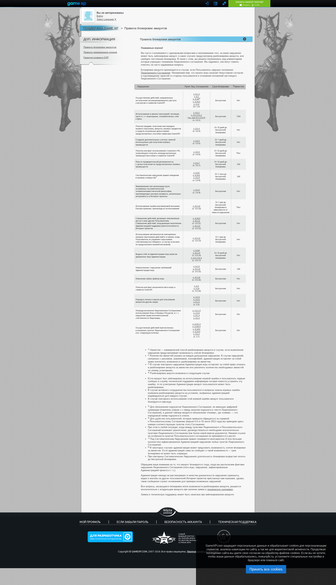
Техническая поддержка (237, 521)
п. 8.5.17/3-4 (196, 258)
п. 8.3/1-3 (196, 324)
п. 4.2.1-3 (196, 310)
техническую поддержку (220, 489)
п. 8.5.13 (196, 238)
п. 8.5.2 (196, 334)
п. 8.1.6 (196, 266)
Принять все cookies (266, 569)
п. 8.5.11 (196, 221)
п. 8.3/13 (196, 218)
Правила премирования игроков (100, 52)
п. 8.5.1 (196, 113)
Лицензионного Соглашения (155, 73)
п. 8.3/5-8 (196, 326)
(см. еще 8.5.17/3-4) (196, 118)
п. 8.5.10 (196, 206)
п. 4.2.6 (196, 313)
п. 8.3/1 (196, 173)
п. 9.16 (196, 288)
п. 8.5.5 (196, 141)
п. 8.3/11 (196, 175)
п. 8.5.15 (196, 269)
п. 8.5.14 (196, 253)
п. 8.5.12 (196, 226)
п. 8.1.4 (196, 315)
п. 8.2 (196, 97)
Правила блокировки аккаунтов (99, 47)
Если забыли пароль (132, 521)
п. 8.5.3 (196, 318)
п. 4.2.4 (196, 297)
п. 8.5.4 (196, 129)
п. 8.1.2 (196, 94)
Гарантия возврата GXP (96, 57)
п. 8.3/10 (196, 329)
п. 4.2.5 (196, 299)
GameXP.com (139, 551)
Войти (100, 16)
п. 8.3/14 (196, 332)
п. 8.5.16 (196, 277)
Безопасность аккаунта (183, 521)
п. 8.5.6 (196, 152)
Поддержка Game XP (100, 28)
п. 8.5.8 (196, 178)
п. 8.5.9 (196, 190)
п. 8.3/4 (196, 250)
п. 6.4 (196, 286)
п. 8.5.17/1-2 (196, 115)
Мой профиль (90, 521)
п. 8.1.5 (196, 302)
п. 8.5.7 (196, 163)
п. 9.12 (196, 104)
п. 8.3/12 (196, 102)
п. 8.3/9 (196, 99)
